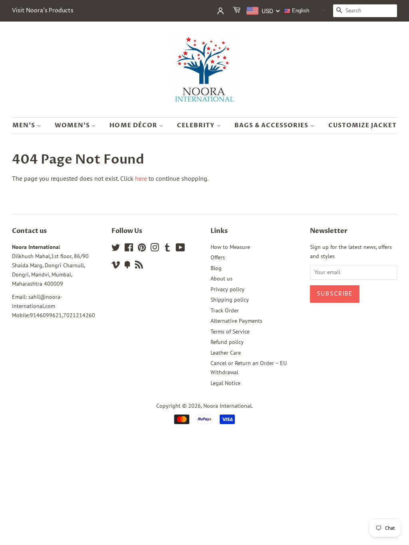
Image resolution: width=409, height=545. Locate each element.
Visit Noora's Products (42, 10)
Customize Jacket (362, 125)
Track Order (224, 310)
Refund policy (227, 342)
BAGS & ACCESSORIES (272, 125)
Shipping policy (229, 299)
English (299, 11)
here (141, 178)
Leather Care (225, 352)
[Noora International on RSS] (139, 266)
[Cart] (237, 10)
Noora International (227, 405)
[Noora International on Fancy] (127, 266)
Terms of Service (230, 331)
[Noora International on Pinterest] (141, 249)
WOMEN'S (73, 125)
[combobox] (263, 11)
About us (221, 278)
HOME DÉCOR (134, 125)
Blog (216, 268)
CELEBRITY (196, 125)
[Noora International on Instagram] (154, 249)
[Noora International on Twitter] (115, 249)
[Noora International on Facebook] (128, 249)
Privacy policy (227, 289)
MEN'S (24, 125)
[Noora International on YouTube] (180, 249)
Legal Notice (225, 383)
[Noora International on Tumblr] (167, 249)
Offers (217, 257)
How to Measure (230, 247)
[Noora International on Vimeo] (115, 266)
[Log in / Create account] (220, 10)
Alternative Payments (236, 320)
